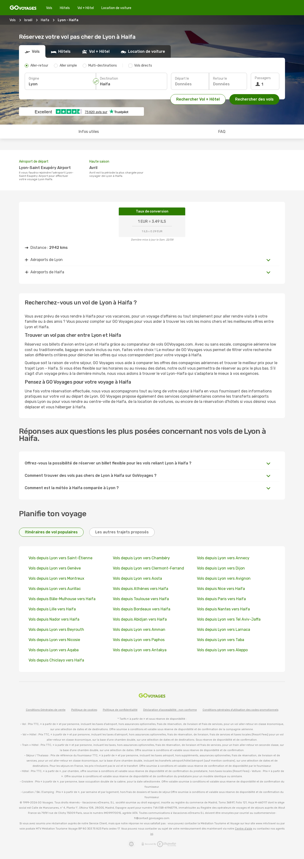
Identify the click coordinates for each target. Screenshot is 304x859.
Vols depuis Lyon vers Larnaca (223, 629)
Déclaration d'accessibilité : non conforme (170, 709)
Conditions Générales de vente (46, 709)
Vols (49, 8)
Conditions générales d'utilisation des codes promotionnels (240, 709)
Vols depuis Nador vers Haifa (53, 619)
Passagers (263, 78)
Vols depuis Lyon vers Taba (220, 639)
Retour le (220, 79)
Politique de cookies (84, 709)
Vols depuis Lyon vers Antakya (139, 650)
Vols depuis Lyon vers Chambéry (141, 558)
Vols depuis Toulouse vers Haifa (141, 599)
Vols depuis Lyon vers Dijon (221, 568)
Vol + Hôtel (85, 8)
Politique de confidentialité (120, 709)
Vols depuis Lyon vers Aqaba (53, 650)
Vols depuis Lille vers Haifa (52, 609)
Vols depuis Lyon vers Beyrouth (56, 629)
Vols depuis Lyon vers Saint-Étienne (60, 558)
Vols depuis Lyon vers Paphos (139, 639)
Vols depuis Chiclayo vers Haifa (56, 660)
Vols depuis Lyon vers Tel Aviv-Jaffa (229, 619)
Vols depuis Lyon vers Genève (54, 568)
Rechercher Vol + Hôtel (198, 99)
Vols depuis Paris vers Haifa (221, 599)
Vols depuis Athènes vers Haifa (140, 588)
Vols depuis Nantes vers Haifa (223, 609)
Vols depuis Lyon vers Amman (139, 629)
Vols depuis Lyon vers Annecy (223, 558)
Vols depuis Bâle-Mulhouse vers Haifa (61, 599)
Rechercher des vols (254, 99)
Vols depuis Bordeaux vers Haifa (141, 609)
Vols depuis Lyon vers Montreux (56, 578)
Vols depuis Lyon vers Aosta (137, 578)
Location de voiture (116, 8)
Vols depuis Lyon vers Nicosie (54, 639)
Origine (34, 79)
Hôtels (65, 8)
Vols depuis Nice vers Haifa (221, 588)
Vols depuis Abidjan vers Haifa (140, 619)
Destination (109, 79)
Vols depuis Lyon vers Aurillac (54, 588)
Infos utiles (89, 131)
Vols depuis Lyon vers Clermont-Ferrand (148, 568)
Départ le (182, 79)
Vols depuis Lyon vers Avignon (224, 578)
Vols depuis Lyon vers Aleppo (222, 650)
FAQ (221, 131)
